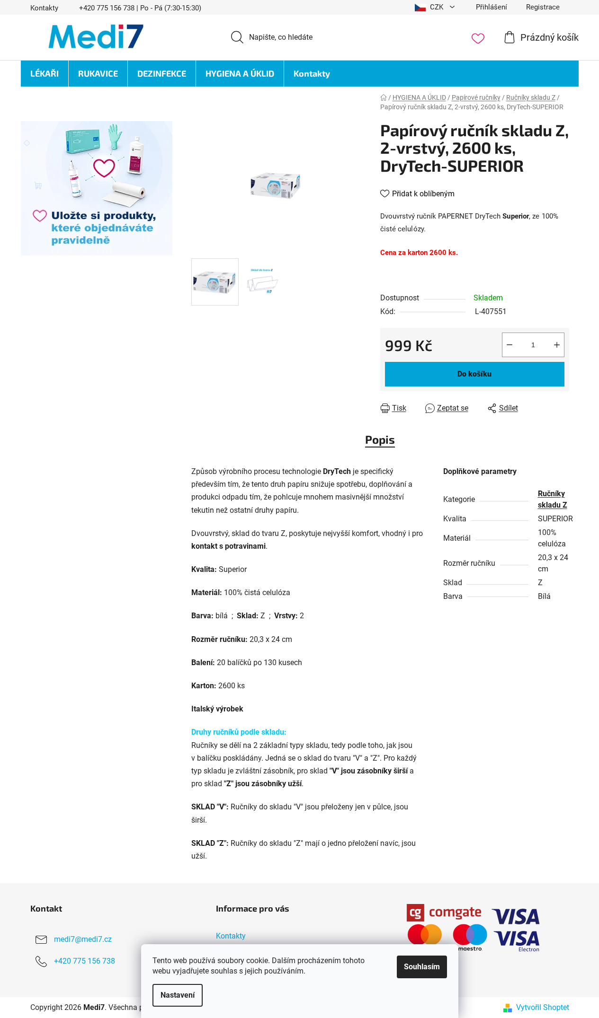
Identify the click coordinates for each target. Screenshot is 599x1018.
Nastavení (178, 995)
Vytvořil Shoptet (542, 1007)
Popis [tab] (380, 439)
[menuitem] (44, 74)
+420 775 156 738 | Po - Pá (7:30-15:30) (140, 8)
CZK (436, 7)
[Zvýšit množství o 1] (557, 345)
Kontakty (44, 8)
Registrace (543, 7)
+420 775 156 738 (84, 961)
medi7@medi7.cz (83, 939)
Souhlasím (422, 966)
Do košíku (474, 373)
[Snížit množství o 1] (509, 345)
